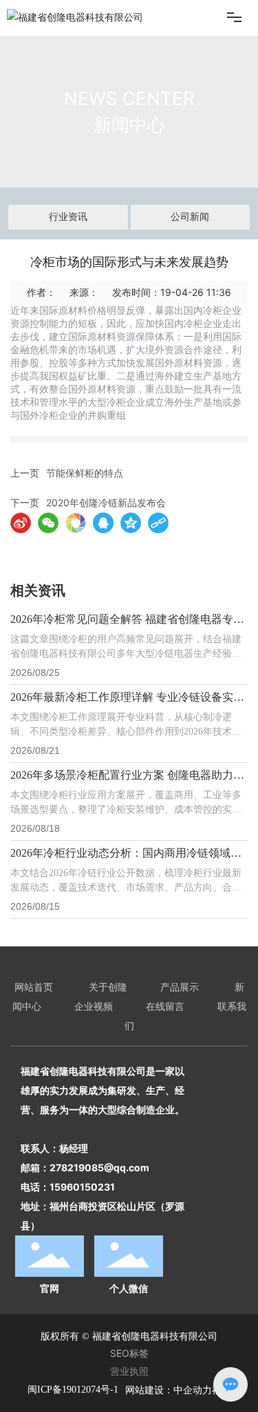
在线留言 (165, 1006)
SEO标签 (129, 1353)
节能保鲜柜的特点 (84, 473)
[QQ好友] (103, 523)
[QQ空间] (130, 523)
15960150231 (82, 1187)
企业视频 (93, 1006)
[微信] (48, 523)
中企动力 (192, 1389)
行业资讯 (68, 217)
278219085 (77, 1167)
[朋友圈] (75, 523)
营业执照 (129, 1371)
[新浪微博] (20, 523)
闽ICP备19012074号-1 (73, 1389)
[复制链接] (158, 523)
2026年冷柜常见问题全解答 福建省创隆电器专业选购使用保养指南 (127, 624)
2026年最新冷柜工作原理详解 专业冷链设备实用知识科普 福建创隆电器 (127, 702)
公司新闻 (190, 217)
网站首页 (33, 987)
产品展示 (180, 987)
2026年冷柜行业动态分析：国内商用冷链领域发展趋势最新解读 (125, 858)
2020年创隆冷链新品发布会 (106, 502)
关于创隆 (108, 987)
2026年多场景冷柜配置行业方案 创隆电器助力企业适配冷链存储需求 (127, 780)
